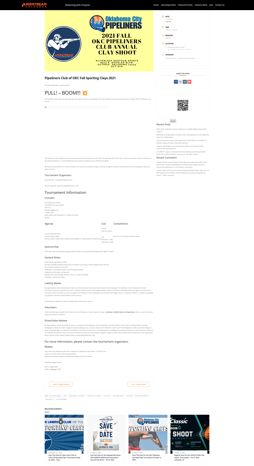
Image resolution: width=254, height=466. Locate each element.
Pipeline (129, 396)
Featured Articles (185, 5)
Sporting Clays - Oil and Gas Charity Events (181, 58)
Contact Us (219, 5)
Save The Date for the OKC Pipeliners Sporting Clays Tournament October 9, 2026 (146, 457)
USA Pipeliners (61, 399)
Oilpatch (107, 396)
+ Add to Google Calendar (61, 384)
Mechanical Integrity (77, 396)
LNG (65, 396)
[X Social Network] (180, 82)
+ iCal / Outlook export (138, 384)
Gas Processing (55, 396)
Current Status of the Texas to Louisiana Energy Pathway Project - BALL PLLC (181, 170)
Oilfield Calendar (94, 396)
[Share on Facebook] (176, 82)
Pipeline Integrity (141, 396)
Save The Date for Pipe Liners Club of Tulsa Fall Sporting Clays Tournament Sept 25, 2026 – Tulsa (64, 457)
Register (168, 38)
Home (156, 5)
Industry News (201, 5)
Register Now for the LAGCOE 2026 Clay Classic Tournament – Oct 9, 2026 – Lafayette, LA (189, 457)
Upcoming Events (168, 5)
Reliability (49, 399)
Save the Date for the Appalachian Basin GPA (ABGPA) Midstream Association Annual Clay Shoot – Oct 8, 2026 (105, 457)
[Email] (189, 82)
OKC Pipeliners (118, 396)
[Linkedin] (185, 82)
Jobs (211, 5)
